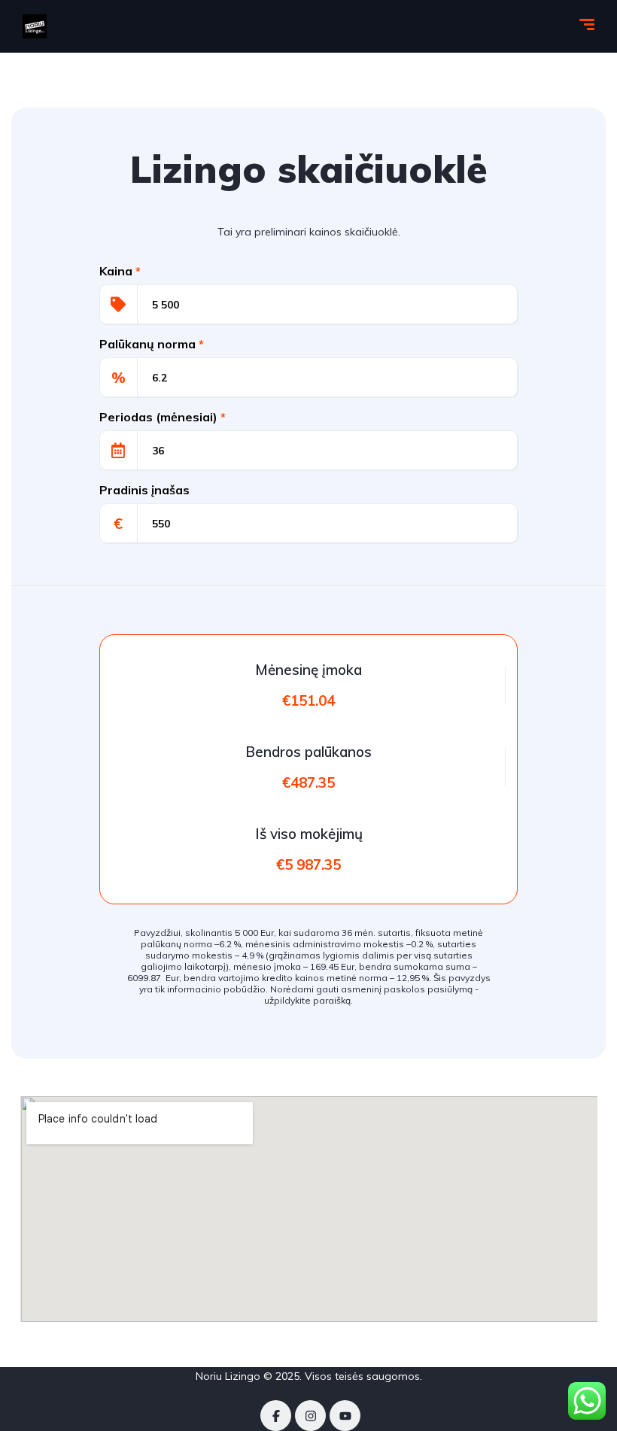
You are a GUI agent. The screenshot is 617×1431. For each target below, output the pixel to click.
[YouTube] (345, 1415)
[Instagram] (310, 1415)
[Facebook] (275, 1415)
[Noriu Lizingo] (35, 26)
